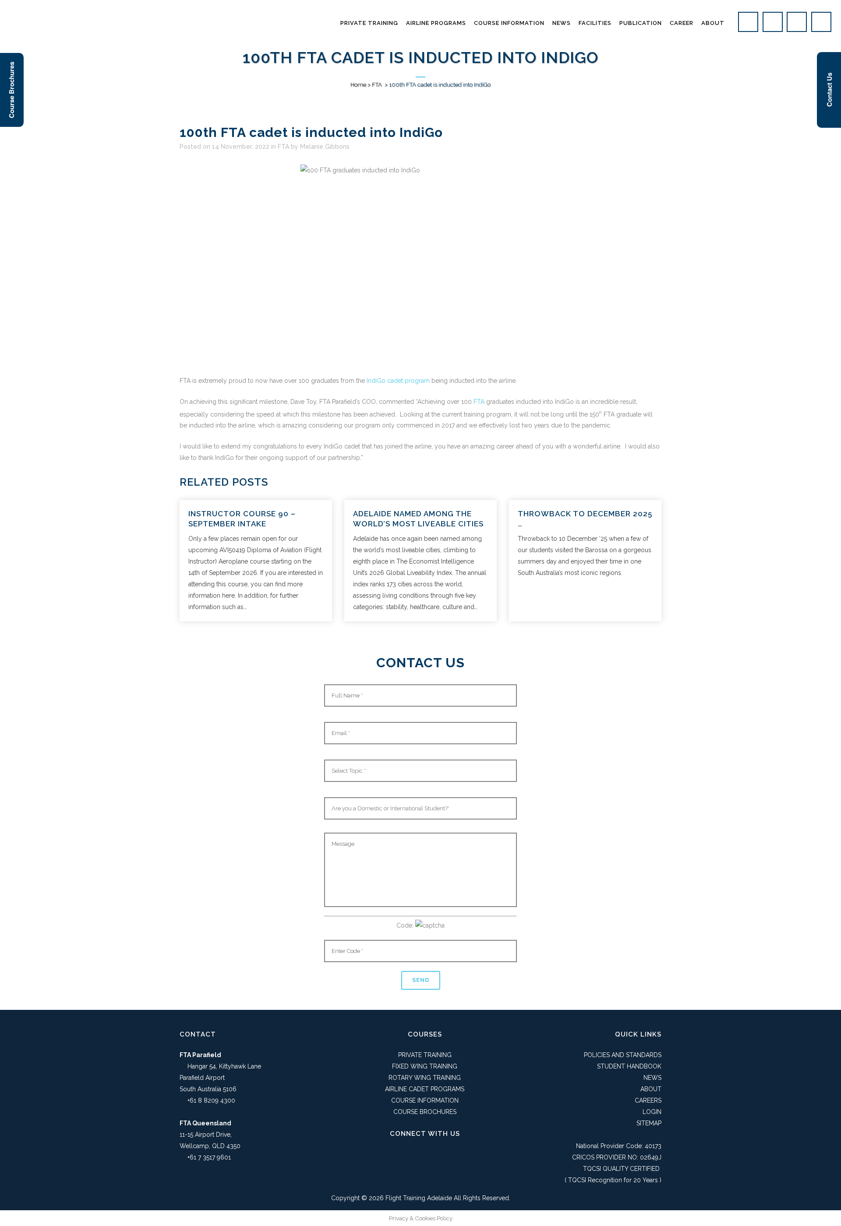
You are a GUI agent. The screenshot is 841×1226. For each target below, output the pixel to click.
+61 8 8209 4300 (211, 1100)
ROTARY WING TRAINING (425, 1077)
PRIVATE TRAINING (425, 1054)
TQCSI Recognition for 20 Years (613, 1180)
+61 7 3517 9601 (209, 1157)
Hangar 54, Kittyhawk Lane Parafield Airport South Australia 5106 (220, 1078)
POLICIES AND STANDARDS (622, 1054)
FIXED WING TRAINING (424, 1066)
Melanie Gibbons (325, 146)
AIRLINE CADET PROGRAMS (424, 1089)
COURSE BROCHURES (424, 1111)
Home (358, 84)
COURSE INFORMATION (425, 1100)
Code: (405, 925)
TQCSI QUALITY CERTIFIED (621, 1168)
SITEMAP (648, 1123)
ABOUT (650, 1089)
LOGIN (652, 1111)
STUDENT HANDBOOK (629, 1066)
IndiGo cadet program (398, 380)
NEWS (652, 1077)
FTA (377, 84)
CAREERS (648, 1100)
